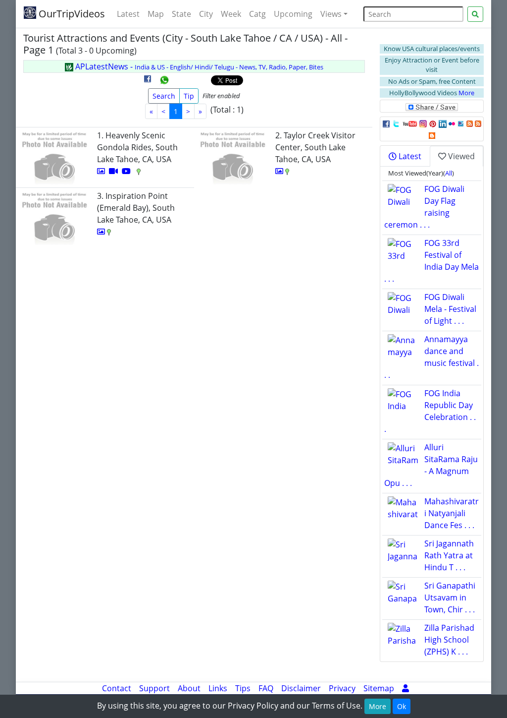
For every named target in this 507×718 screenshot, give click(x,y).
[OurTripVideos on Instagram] (423, 123)
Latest (128, 13)
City (206, 13)
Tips (243, 688)
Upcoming (293, 13)
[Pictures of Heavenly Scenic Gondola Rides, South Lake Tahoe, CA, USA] (101, 171)
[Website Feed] (469, 123)
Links (217, 688)
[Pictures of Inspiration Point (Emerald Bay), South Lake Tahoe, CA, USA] (101, 231)
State (181, 13)
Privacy (342, 688)
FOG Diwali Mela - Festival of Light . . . (450, 309)
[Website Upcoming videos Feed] (478, 123)
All (448, 173)
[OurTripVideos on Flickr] (452, 123)
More (466, 92)
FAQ (265, 688)
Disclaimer (301, 688)
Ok (401, 706)
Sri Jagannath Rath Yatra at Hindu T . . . (449, 555)
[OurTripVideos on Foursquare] (460, 123)
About (189, 688)
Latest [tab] (409, 156)
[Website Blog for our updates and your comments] (432, 134)
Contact (116, 688)
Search (163, 96)
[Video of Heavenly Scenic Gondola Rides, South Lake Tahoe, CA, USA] (113, 171)
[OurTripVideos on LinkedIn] (443, 123)
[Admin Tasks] (405, 688)
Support (154, 688)
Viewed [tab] (460, 156)
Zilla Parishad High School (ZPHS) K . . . (449, 639)
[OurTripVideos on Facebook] (386, 123)
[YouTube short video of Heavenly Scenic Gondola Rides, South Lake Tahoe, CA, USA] (126, 171)
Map (156, 13)
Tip (189, 96)
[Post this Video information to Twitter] (396, 123)
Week (231, 13)
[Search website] (475, 14)
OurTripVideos (70, 13)
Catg (257, 13)
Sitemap (378, 688)
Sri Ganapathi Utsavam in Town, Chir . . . (449, 597)
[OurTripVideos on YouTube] (409, 123)
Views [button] (331, 13)
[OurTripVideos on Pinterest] (433, 123)
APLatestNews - (198, 66)
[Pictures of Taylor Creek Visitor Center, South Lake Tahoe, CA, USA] (279, 171)
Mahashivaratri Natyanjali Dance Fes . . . (451, 513)
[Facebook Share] (148, 82)
